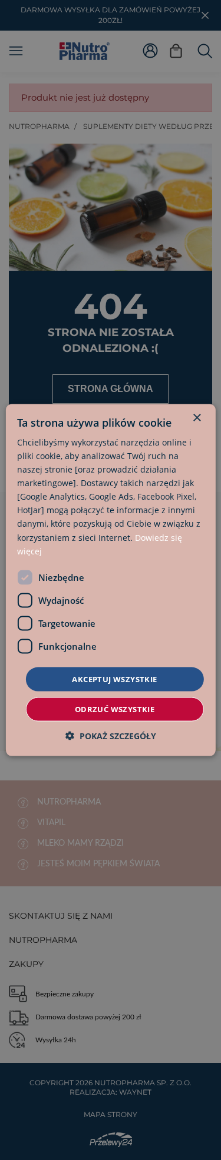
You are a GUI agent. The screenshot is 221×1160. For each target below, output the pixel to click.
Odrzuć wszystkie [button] (114, 709)
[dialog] (110, 580)
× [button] (196, 417)
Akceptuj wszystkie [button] (114, 678)
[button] (110, 736)
